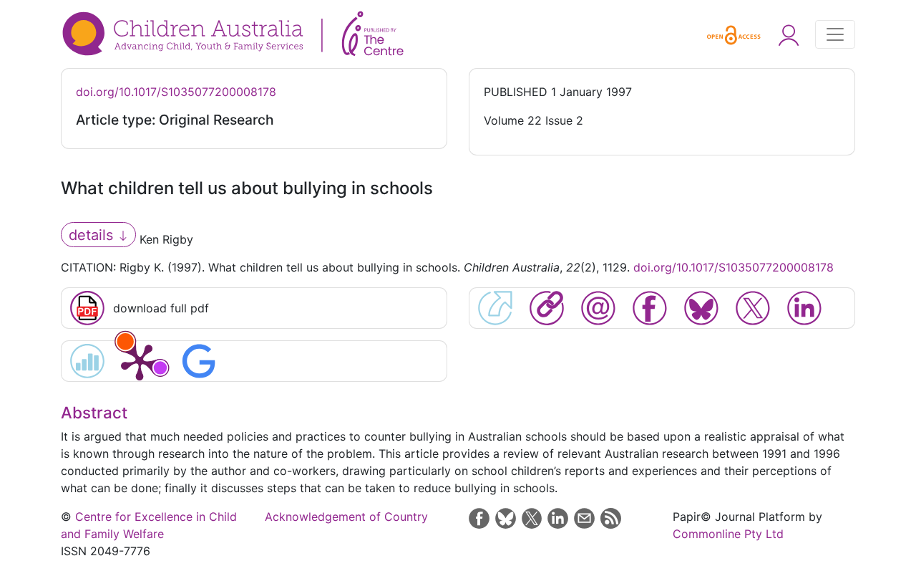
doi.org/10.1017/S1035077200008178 (176, 92)
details (93, 235)
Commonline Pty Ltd (728, 534)
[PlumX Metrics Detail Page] (139, 361)
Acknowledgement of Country (346, 516)
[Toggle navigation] (835, 34)
